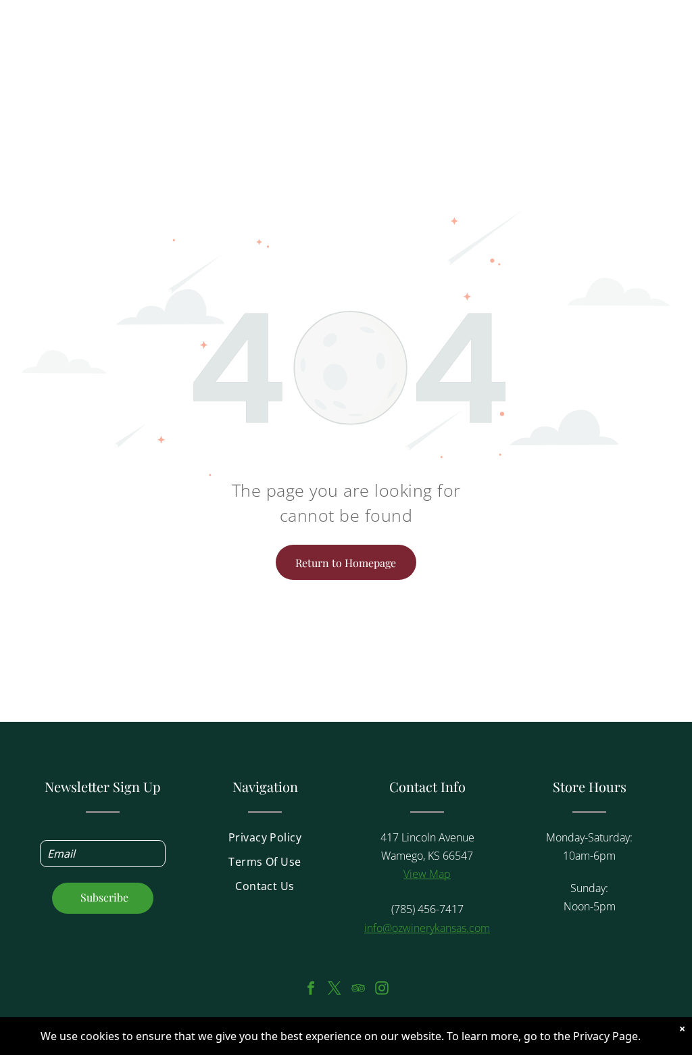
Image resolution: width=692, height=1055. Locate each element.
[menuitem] (265, 841)
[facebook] (311, 990)
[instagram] (382, 990)
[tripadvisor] (358, 990)
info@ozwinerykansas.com (427, 928)
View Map (427, 873)
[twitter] (334, 990)
